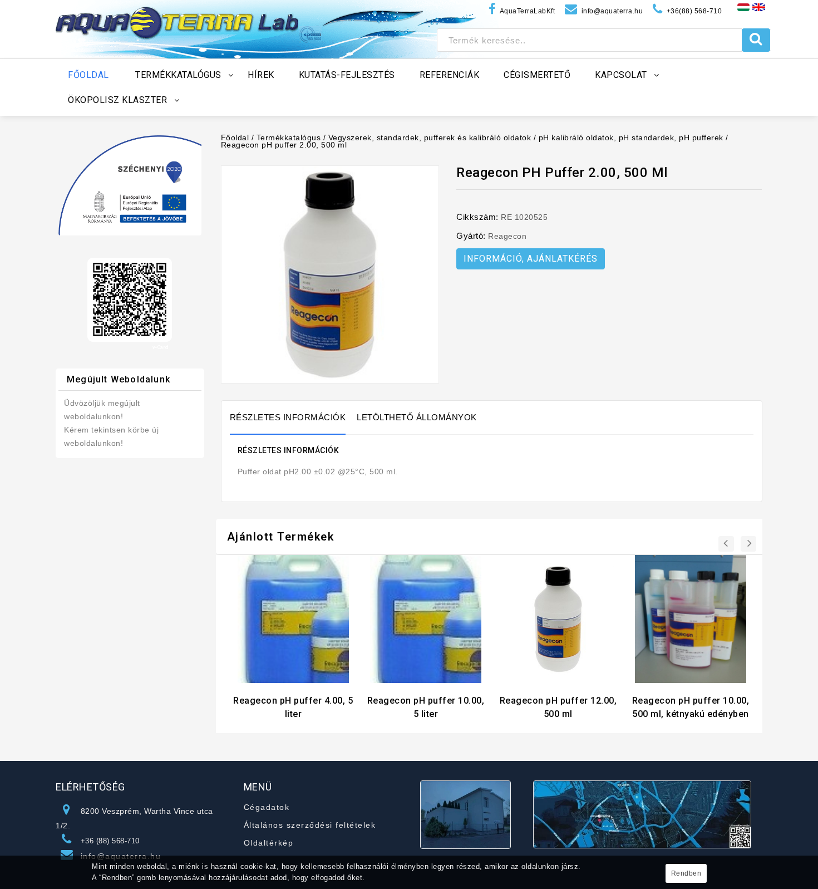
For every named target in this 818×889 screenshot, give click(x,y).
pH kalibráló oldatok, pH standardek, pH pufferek (631, 137)
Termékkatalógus (289, 137)
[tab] (293, 417)
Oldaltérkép (269, 842)
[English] (758, 6)
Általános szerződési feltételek (310, 825)
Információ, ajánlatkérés (531, 258)
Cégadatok (267, 807)
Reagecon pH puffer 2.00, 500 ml (284, 144)
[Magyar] (743, 6)
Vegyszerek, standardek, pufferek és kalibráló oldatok (429, 137)
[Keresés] (756, 40)
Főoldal (235, 137)
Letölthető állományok (417, 417)
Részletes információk (288, 417)
